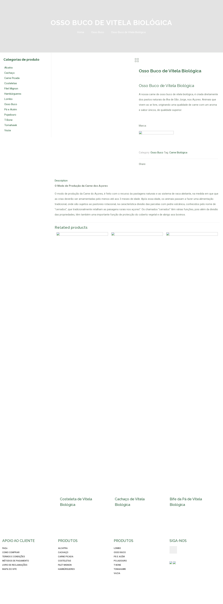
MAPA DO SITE (9, 569)
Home (80, 32)
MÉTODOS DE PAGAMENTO (15, 561)
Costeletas (10, 83)
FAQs (4, 548)
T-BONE (117, 565)
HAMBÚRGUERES (66, 569)
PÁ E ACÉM (119, 556)
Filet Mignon (11, 88)
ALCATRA (63, 548)
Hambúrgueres (12, 93)
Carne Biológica (178, 152)
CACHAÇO (63, 552)
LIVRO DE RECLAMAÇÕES (14, 565)
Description (61, 180)
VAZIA (117, 573)
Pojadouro (10, 114)
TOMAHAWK (120, 569)
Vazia (7, 130)
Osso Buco (97, 32)
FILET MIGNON (65, 565)
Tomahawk (10, 125)
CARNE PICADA (65, 556)
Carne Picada (12, 78)
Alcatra (8, 67)
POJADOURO (120, 561)
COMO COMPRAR (11, 552)
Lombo (8, 99)
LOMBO (117, 548)
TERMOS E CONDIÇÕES (13, 556)
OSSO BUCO (120, 552)
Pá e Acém (10, 109)
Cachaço (9, 72)
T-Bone (8, 119)
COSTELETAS (64, 561)
